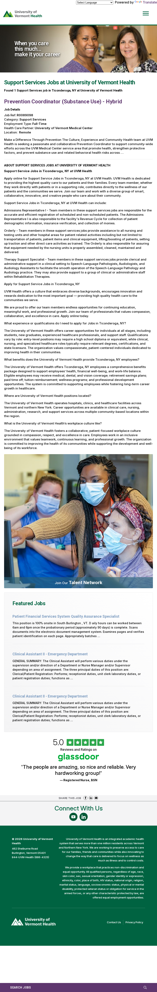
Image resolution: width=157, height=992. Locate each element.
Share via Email (96, 798)
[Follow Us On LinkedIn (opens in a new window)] (84, 817)
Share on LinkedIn (91, 798)
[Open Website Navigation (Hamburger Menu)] (146, 10)
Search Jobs (20, 987)
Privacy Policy (135, 922)
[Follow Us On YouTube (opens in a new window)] (73, 817)
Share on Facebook (85, 798)
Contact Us (115, 922)
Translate (150, 2)
